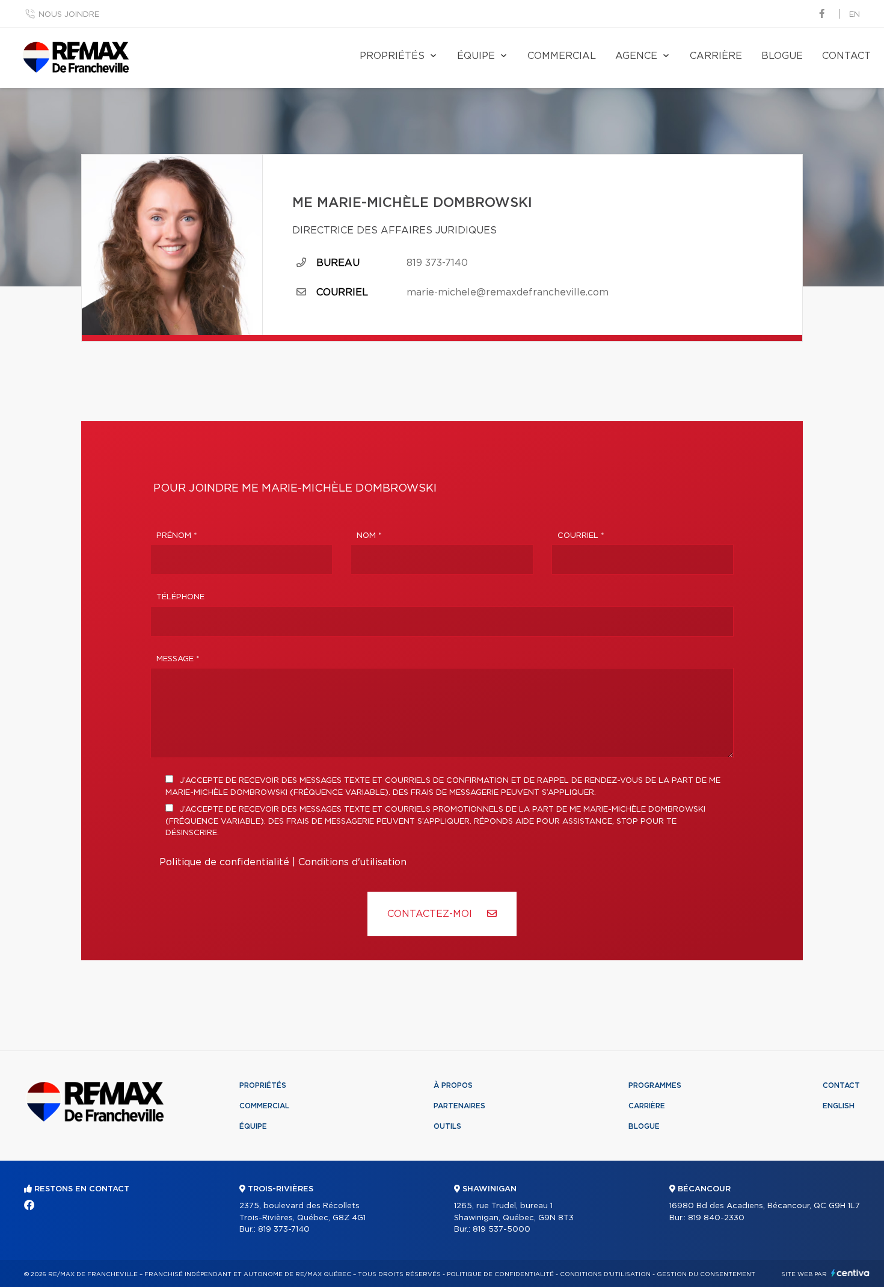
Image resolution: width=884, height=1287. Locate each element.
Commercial (561, 56)
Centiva (850, 1273)
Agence (636, 56)
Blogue (782, 56)
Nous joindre (68, 15)
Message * (178, 659)
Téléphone (180, 597)
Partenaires (459, 1106)
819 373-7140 (437, 263)
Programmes (654, 1085)
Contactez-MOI (431, 914)
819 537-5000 (501, 1229)
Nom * (369, 536)
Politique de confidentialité (224, 862)
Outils (447, 1126)
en (854, 15)
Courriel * (580, 536)
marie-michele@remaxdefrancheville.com (508, 292)
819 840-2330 (716, 1218)
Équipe (476, 56)
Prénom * (176, 536)
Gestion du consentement (706, 1274)
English (839, 1106)
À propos (453, 1085)
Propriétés (392, 56)
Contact (846, 56)
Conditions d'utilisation (352, 862)
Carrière (716, 56)
